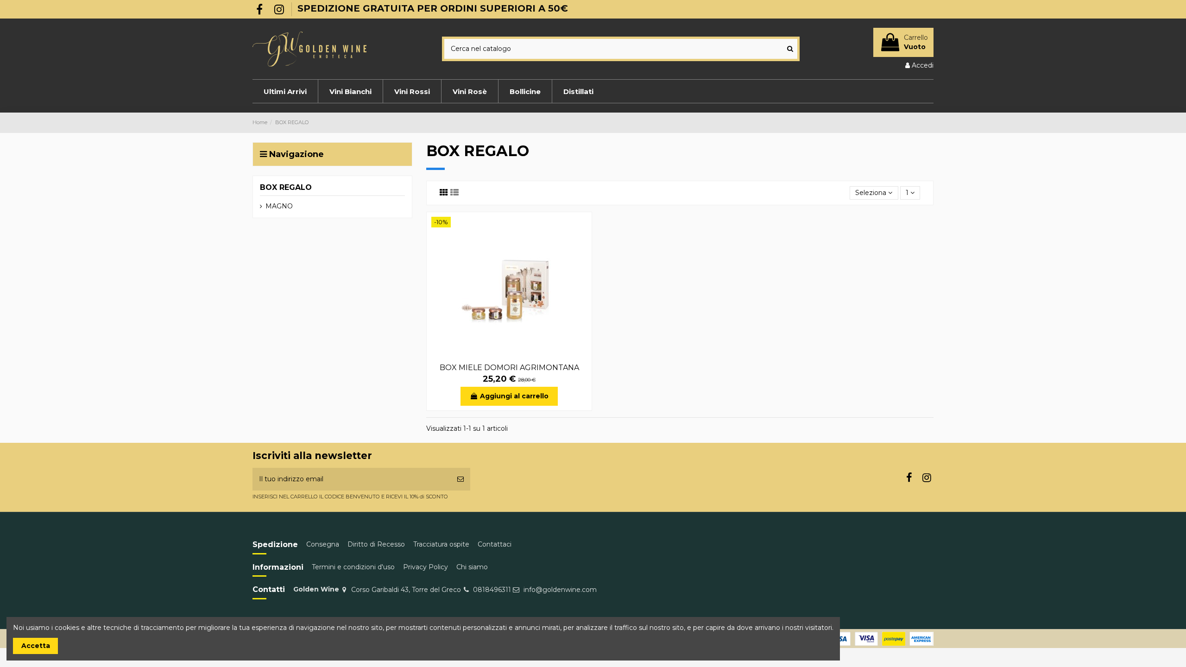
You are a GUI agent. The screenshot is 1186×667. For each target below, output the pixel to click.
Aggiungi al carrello (514, 396)
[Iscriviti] (460, 479)
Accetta (35, 646)
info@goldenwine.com (560, 589)
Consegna (322, 544)
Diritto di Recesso (376, 544)
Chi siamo (472, 567)
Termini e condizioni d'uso (353, 567)
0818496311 (492, 589)
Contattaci (494, 544)
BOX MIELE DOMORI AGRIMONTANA (509, 367)
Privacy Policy (425, 567)
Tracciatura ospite (441, 544)
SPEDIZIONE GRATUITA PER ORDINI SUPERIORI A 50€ (432, 8)
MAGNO (279, 206)
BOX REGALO (286, 187)
